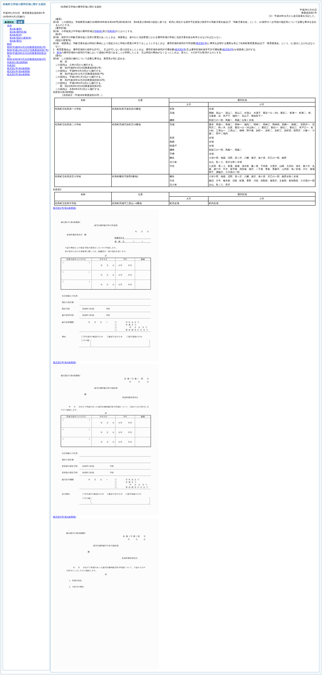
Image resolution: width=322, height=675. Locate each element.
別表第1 (98, 31)
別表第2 (111, 31)
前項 (59, 52)
